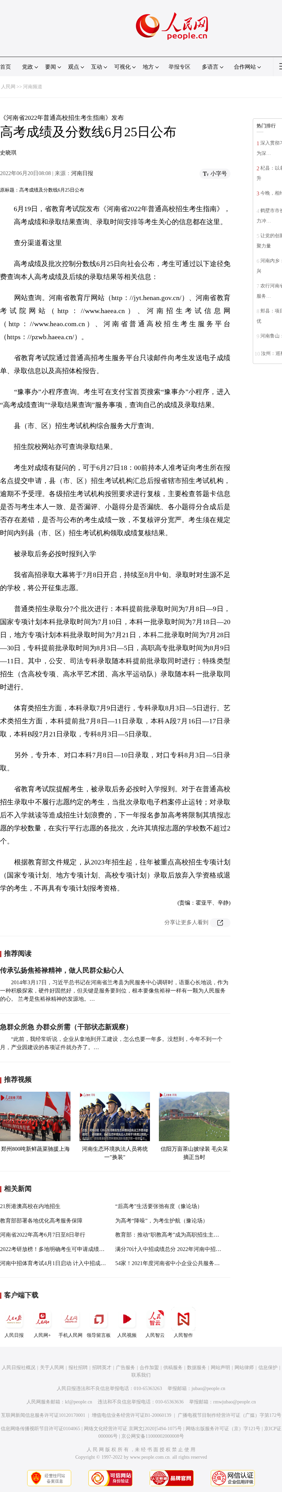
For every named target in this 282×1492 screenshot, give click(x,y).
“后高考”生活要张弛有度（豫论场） (159, 1206)
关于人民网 (52, 1367)
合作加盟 (149, 1367)
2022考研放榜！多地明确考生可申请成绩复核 (55, 1249)
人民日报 (14, 1335)
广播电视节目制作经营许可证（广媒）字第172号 (229, 1415)
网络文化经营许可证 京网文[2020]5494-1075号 (133, 1428)
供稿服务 (173, 1367)
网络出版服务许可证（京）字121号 (223, 1428)
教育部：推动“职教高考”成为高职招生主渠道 (170, 1235)
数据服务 (196, 1367)
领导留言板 (99, 1335)
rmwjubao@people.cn (234, 1401)
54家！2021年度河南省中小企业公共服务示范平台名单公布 (186, 1263)
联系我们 (141, 1375)
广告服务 (125, 1367)
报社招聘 (78, 1367)
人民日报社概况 (18, 1367)
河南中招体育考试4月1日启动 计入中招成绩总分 (58, 1263)
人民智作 (183, 1335)
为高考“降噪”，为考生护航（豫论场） (161, 1221)
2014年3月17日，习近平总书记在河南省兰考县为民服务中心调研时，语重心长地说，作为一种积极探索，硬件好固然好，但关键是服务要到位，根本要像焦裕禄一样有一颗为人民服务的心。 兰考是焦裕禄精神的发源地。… (114, 990)
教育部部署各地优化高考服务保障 (41, 1221)
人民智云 (155, 1335)
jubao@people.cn (208, 1388)
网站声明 (220, 1367)
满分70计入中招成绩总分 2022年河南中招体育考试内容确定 (187, 1249)
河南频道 (32, 86)
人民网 (8, 86)
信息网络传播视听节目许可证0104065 (40, 1428)
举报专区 (180, 67)
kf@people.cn (78, 1401)
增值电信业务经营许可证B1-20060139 (131, 1415)
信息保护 (268, 1367)
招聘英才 (101, 1367)
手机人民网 (70, 1335)
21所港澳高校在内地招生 (30, 1206)
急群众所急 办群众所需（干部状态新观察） (66, 1027)
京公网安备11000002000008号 (152, 1436)
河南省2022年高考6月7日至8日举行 (42, 1235)
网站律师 (244, 1367)
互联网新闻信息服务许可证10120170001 (43, 1415)
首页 (5, 67)
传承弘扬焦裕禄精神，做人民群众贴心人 (62, 970)
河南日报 (82, 173)
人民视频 (127, 1335)
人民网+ (42, 1335)
